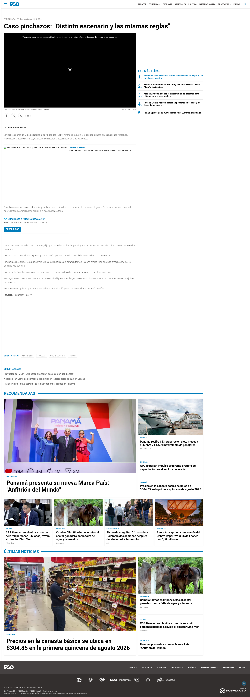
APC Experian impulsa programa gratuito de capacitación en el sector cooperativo (168, 467)
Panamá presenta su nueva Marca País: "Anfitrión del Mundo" (172, 113)
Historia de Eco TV (34, 688)
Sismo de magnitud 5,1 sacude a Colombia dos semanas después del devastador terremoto (127, 536)
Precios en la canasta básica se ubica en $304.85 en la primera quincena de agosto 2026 (170, 487)
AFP (108, 543)
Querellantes (57, 356)
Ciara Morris (60, 543)
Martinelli (27, 356)
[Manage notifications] (244, 683)
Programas (223, 4)
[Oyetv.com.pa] (102, 682)
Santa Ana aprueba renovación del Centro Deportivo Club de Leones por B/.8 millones (178, 536)
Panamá (41, 356)
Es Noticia (153, 4)
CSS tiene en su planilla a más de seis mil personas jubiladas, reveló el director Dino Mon (28, 536)
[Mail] (28, 115)
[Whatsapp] (21, 115)
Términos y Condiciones (14, 688)
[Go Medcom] (125, 682)
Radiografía (9, 19)
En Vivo (236, 4)
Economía (167, 4)
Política (192, 4)
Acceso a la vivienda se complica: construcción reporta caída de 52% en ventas (44, 378)
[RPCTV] (90, 682)
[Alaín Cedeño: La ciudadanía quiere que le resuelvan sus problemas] (35, 147)
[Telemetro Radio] (159, 682)
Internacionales (207, 4)
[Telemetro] (79, 682)
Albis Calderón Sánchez (147, 449)
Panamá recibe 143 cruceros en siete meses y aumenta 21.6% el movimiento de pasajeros (169, 443)
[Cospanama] (113, 682)
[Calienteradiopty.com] (148, 682)
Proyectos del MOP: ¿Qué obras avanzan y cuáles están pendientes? (39, 373)
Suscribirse (12, 229)
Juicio (73, 356)
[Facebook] (6, 115)
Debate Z (142, 4)
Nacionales (180, 4)
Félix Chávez (10, 543)
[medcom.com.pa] (171, 682)
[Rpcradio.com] (136, 682)
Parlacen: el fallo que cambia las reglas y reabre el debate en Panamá (39, 383)
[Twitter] (13, 115)
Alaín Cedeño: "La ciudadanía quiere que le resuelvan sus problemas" (100, 150)
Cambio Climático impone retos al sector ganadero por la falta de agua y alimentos (77, 536)
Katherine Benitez (17, 127)
